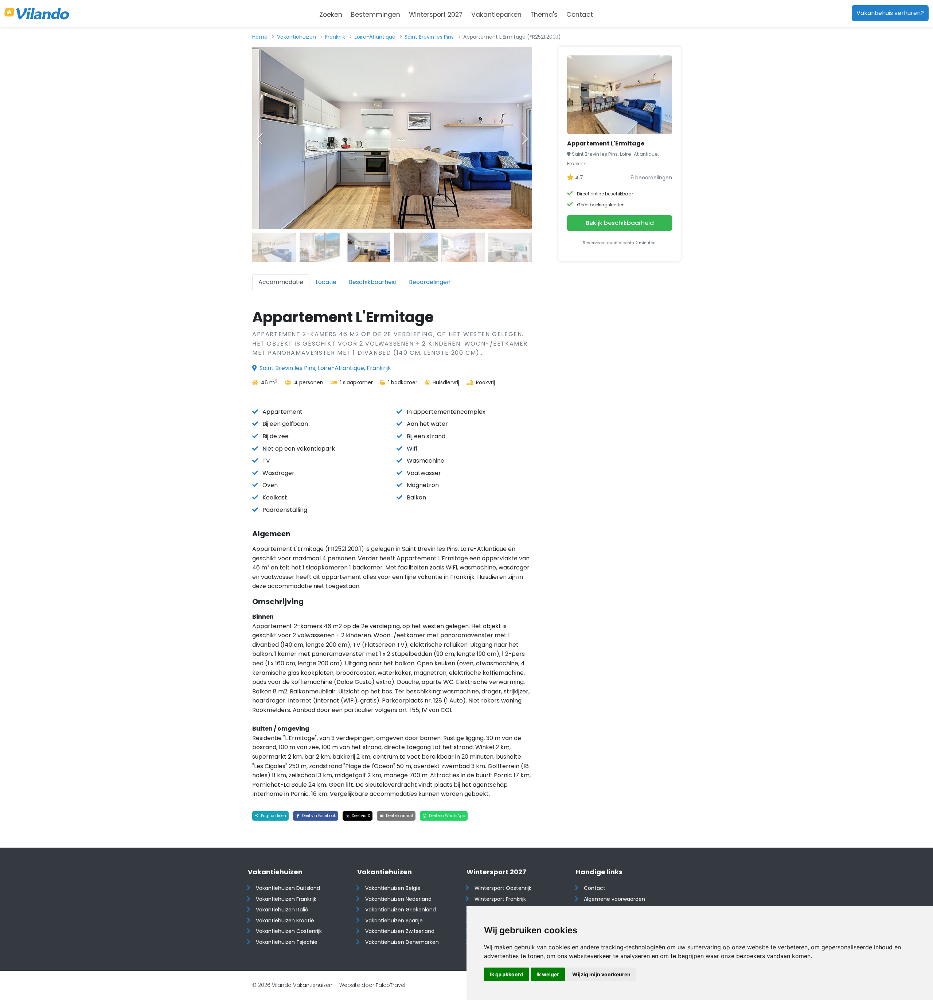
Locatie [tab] (326, 282)
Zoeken (330, 14)
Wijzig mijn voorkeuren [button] (601, 974)
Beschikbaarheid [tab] (373, 282)
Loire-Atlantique (375, 36)
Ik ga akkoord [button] (506, 974)
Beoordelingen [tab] (429, 282)
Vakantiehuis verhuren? (890, 13)
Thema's (544, 14)
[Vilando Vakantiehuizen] (36, 13)
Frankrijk (335, 36)
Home (260, 36)
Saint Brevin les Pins (429, 36)
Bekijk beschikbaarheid (620, 223)
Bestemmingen (375, 14)
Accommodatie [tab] (280, 282)
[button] (525, 139)
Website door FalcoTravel (372, 985)
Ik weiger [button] (547, 974)
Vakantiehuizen (296, 36)
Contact (579, 14)
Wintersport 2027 (435, 14)
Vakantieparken (496, 14)
